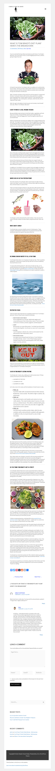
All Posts (20, 49)
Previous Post (18, 577)
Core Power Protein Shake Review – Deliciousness (25, 732)
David (11, 734)
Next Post (38, 577)
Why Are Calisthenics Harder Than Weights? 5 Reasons (22, 718)
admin (11, 732)
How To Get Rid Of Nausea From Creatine (19, 720)
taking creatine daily (29, 269)
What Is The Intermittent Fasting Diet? (23, 736)
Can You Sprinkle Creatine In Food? (18, 716)
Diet (24, 49)
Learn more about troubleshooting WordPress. (17, 765)
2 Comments (13, 49)
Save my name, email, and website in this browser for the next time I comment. (26, 679)
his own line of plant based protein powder (25, 453)
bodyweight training (15, 270)
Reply (43, 604)
